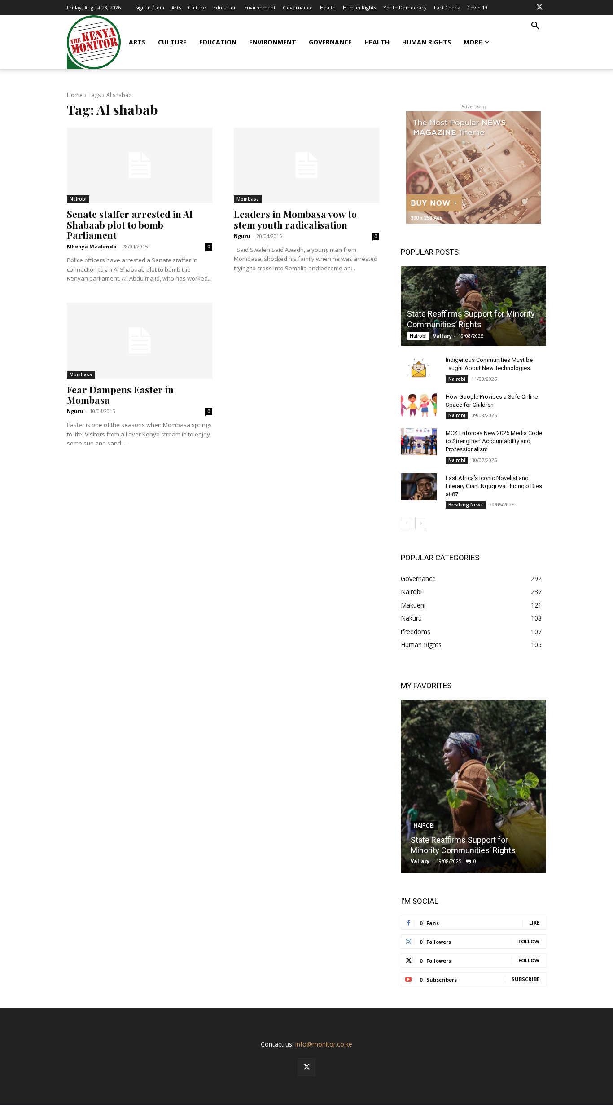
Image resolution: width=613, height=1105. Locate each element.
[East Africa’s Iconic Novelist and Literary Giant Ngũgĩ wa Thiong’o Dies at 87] (419, 486)
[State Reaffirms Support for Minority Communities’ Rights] (473, 306)
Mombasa (247, 199)
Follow (528, 941)
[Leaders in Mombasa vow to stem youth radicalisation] (306, 165)
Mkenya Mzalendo (91, 246)
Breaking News (465, 505)
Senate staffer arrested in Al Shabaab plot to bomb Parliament (130, 224)
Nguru (242, 236)
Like (534, 922)
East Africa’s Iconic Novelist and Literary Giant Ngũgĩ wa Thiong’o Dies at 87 (494, 486)
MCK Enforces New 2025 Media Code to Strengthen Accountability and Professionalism (494, 441)
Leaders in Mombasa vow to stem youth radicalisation (295, 218)
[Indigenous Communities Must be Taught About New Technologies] (419, 368)
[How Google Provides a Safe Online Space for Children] (419, 405)
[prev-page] (406, 523)
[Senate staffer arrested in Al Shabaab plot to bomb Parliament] (139, 165)
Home (75, 95)
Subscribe (525, 979)
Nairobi (78, 199)
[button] (535, 26)
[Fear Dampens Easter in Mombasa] (139, 340)
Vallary (442, 335)
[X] (539, 7)
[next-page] (420, 523)
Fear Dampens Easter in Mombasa (120, 394)
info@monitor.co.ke (323, 1044)
